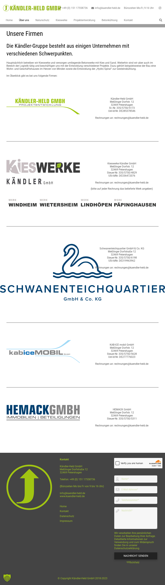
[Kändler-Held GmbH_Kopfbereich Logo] (32, 8)
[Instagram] (159, 8)
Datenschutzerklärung (126, 548)
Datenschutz (67, 516)
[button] (160, 20)
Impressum (66, 520)
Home (63, 506)
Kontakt (64, 511)
